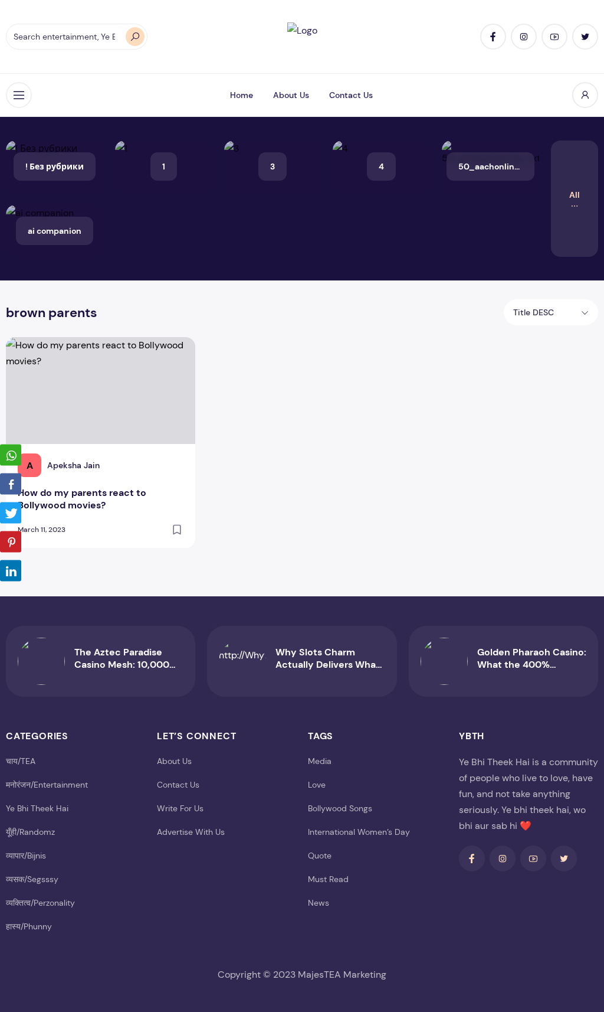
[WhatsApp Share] (10, 455)
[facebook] (493, 37)
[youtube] (554, 37)
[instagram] (524, 37)
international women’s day (359, 832)
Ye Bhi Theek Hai (37, 808)
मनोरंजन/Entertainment (47, 784)
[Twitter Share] (10, 513)
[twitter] (585, 37)
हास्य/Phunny (29, 926)
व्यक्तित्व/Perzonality (40, 902)
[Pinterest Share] (10, 542)
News (318, 902)
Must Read (328, 879)
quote (319, 855)
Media (319, 761)
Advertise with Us (191, 832)
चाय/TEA (20, 761)
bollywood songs (340, 808)
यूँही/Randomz (30, 832)
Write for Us (180, 808)
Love (317, 784)
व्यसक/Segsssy (32, 879)
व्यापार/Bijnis (26, 855)
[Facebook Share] (10, 484)
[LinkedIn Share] (10, 571)
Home (241, 95)
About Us (291, 95)
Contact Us (351, 95)
